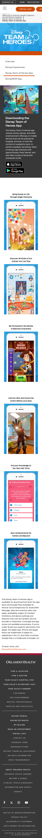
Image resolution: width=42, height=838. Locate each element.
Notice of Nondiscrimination (19, 813)
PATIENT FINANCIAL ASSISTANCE (19, 751)
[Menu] (4, 9)
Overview (10, 61)
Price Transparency (19, 760)
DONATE (18, 792)
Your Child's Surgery (19, 689)
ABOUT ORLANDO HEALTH (18, 770)
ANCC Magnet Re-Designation (19, 826)
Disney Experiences (15, 67)
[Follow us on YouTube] (26, 802)
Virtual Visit (25, 9)
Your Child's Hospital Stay (19, 680)
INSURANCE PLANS (19, 747)
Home (22, 2)
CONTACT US (19, 738)
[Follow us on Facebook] (4, 802)
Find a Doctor (33, 2)
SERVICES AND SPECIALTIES (19, 706)
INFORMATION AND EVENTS (18, 787)
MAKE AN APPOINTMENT (19, 729)
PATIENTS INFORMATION (19, 756)
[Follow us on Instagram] (19, 802)
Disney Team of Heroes (12, 19)
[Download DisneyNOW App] (15, 166)
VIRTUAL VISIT (19, 734)
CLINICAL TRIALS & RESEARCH (18, 783)
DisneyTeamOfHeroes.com (14, 649)
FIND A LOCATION (19, 671)
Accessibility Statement (19, 822)
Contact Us (7, 2)
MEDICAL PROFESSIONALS (19, 702)
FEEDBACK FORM (19, 742)
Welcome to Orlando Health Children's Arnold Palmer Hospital (18, 16)
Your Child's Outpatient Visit (19, 684)
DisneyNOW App (13, 79)
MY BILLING (19, 725)
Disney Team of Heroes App (19, 73)
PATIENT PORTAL (20, 716)
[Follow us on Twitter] (11, 803)
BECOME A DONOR (18, 778)
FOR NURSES (19, 693)
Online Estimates (19, 720)
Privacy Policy (19, 817)
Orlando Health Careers (18, 774)
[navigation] (21, 2)
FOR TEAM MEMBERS (19, 698)
